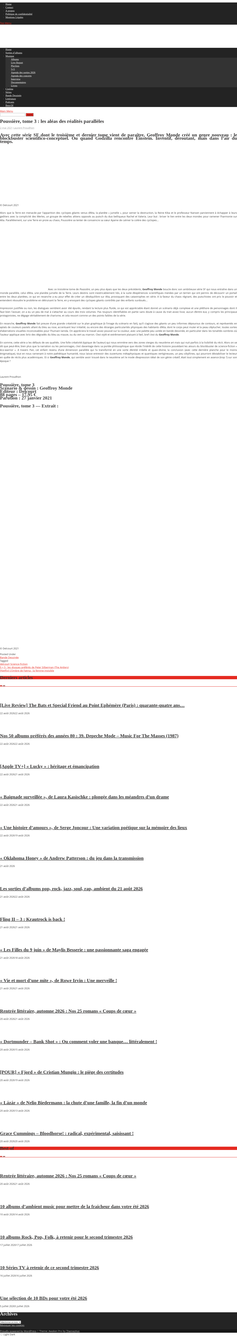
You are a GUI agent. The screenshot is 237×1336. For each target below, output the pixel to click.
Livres (14, 85)
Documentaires (18, 82)
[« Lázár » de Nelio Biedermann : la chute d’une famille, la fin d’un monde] (8, 1095)
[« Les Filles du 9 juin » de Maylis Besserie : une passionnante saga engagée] (8, 942)
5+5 (13, 69)
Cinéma (9, 89)
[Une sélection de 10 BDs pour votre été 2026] (8, 1290)
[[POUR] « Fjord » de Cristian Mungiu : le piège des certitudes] (8, 1064)
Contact (9, 7)
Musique (9, 56)
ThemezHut (72, 1331)
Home (8, 4)
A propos (10, 10)
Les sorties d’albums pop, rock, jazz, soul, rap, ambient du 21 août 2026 (71, 888)
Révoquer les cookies (12, 1325)
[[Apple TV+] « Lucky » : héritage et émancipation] (8, 758)
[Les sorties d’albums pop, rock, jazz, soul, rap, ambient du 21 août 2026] (8, 880)
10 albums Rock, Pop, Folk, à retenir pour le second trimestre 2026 (66, 1237)
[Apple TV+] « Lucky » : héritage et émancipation (49, 766)
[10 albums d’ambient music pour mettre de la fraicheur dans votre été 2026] (8, 1198)
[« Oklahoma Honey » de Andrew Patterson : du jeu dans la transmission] (8, 850)
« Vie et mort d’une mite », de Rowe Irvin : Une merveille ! (58, 980)
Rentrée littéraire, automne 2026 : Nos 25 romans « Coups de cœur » (68, 1011)
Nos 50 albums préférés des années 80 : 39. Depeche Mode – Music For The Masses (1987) (89, 735)
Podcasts (9, 102)
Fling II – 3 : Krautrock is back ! (32, 919)
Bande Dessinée (13, 95)
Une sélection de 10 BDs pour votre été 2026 (43, 1298)
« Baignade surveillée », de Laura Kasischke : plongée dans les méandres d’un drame (84, 796)
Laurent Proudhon (23, 127)
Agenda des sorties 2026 (23, 72)
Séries (8, 92)
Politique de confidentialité (18, 14)
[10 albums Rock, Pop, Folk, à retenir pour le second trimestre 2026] (8, 1229)
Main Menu (6, 111)
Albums (15, 59)
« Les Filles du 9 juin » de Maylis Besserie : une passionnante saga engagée (74, 949)
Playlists (15, 66)
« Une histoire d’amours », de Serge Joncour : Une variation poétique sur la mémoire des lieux (93, 827)
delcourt (5, 664)
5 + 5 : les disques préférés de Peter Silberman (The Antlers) (34, 667)
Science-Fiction (19, 664)
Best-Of (9, 105)
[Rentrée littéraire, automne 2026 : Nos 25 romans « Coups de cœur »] (8, 1003)
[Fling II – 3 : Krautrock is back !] (8, 911)
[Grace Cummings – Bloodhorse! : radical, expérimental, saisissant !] (8, 1125)
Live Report (17, 62)
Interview (15, 79)
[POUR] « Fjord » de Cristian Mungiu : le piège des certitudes (62, 1072)
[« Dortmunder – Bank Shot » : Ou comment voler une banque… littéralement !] (8, 1033)
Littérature (10, 98)
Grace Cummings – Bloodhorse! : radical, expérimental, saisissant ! (67, 1133)
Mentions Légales (14, 17)
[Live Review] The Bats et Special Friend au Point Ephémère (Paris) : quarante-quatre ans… (92, 705)
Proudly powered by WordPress (18, 1331)
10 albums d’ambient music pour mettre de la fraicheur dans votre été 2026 (74, 1206)
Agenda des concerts (21, 75)
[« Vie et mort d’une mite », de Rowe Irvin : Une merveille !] (8, 972)
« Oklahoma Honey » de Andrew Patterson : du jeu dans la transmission (72, 858)
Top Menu (5, 23)
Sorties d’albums (13, 52)
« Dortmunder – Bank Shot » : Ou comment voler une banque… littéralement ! (78, 1041)
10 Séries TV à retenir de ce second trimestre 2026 (49, 1267)
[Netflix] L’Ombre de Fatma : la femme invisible (27, 670)
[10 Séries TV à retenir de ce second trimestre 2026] (8, 1259)
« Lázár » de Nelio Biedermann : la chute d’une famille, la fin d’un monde (73, 1102)
